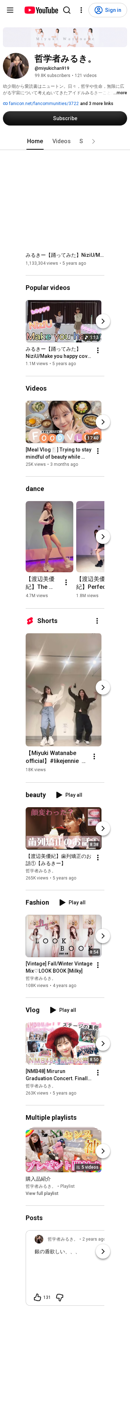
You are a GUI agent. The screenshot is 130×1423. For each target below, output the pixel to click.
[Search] (66, 10)
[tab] (35, 141)
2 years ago (94, 1239)
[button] (93, 141)
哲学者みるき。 (41, 870)
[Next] (103, 321)
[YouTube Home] (41, 10)
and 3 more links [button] (96, 103)
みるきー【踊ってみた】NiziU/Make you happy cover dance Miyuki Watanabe (65, 255)
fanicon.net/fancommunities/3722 (43, 103)
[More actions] (98, 351)
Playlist (67, 1186)
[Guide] (10, 10)
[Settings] (81, 10)
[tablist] (65, 141)
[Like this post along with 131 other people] (37, 1297)
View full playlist (42, 1193)
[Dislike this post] (59, 1297)
